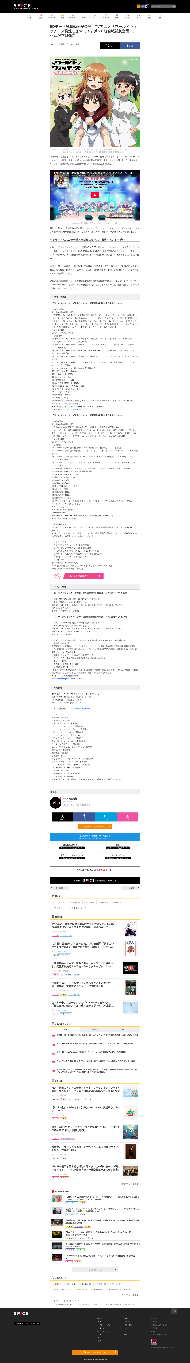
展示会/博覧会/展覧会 (63, 1289)
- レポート (127, 1328)
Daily (65, 1029)
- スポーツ (100, 1338)
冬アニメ (58, 907)
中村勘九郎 (86, 1284)
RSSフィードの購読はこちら (96, 826)
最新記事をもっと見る (128, 1184)
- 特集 (126, 1334)
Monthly (125, 1029)
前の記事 (59, 888)
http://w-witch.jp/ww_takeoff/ (78, 708)
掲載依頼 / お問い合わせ (159, 1325)
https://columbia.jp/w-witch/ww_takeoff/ (67, 678)
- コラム (126, 1331)
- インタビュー (129, 1325)
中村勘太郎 (83, 1289)
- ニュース (127, 1321)
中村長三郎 (113, 1289)
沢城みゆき (90, 902)
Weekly (95, 1029)
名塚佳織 (76, 902)
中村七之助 (71, 1284)
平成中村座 (98, 1289)
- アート (100, 1334)
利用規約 (154, 1331)
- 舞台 (99, 1321)
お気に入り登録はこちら (79, 575)
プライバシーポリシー (158, 1334)
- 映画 (99, 1341)
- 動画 (126, 1318)
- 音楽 (99, 1318)
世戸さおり (118, 902)
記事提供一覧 (155, 1321)
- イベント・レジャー (104, 1325)
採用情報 (154, 1328)
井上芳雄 (127, 1289)
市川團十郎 (101, 1284)
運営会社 (154, 1318)
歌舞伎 (57, 1284)
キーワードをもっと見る (127, 1295)
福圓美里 (104, 902)
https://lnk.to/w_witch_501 (75, 409)
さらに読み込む (95, 1269)
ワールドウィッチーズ (77, 907)
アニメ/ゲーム (60, 902)
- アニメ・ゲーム (103, 1331)
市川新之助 (116, 1284)
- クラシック (101, 1328)
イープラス (55, 1301)
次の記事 (130, 888)
